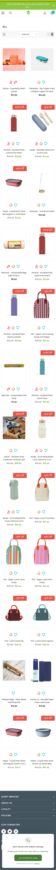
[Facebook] (3, 831)
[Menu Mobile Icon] (2, 13)
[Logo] (28, 13)
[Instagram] (16, 831)
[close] (53, 5)
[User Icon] (44, 13)
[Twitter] (9, 831)
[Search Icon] (13, 13)
